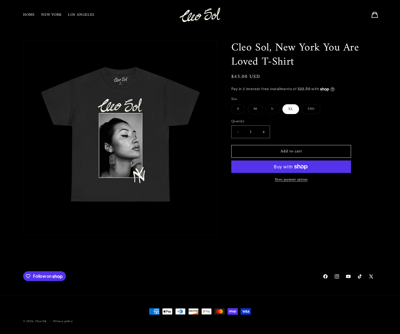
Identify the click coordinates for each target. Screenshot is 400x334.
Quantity (237, 121)
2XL (314, 109)
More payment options (291, 179)
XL (290, 109)
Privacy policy (63, 321)
